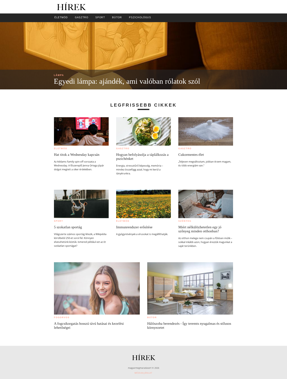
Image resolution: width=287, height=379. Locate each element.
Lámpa (59, 75)
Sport (58, 221)
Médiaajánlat (143, 372)
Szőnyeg (184, 221)
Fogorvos (61, 317)
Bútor (152, 317)
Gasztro (122, 148)
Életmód (60, 148)
